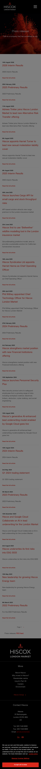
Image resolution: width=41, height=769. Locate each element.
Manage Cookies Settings (20, 758)
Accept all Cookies (20, 765)
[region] (20, 754)
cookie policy (33, 754)
